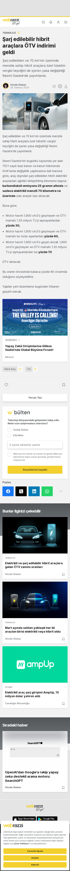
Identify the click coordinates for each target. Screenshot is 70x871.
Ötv (29, 369)
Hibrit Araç (10, 369)
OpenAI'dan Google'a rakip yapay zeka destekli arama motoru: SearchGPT (32, 776)
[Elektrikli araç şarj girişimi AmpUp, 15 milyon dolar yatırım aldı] (35, 664)
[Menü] (65, 22)
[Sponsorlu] (35, 317)
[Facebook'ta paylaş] (8, 491)
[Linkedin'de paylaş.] (35, 491)
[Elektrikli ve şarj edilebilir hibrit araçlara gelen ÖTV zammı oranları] (35, 535)
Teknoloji (9, 32)
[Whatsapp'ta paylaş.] (48, 491)
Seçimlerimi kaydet (35, 469)
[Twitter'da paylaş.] (21, 491)
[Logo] (11, 21)
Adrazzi (9, 357)
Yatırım (8, 687)
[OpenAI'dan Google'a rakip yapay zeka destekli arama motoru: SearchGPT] (35, 749)
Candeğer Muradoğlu (17, 703)
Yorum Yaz (35, 397)
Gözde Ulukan (13, 574)
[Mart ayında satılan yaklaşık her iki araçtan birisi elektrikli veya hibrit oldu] (35, 600)
